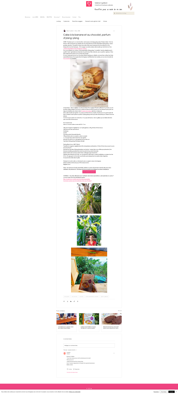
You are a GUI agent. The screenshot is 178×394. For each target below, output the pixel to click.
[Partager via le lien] (74, 301)
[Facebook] (87, 388)
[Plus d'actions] (114, 31)
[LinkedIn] (91, 388)
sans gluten (66, 296)
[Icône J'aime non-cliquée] (67, 369)
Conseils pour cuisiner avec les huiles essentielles (65, 327)
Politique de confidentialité (74, 391)
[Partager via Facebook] (64, 301)
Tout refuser (163, 391)
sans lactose (74, 296)
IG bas (105, 21)
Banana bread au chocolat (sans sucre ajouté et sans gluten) (111, 327)
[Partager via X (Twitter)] (67, 301)
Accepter (171, 391)
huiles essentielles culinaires (92, 296)
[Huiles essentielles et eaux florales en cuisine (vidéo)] (89, 319)
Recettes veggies (77, 21)
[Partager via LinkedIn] (70, 301)
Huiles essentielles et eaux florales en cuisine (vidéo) (88, 327)
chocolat (81, 296)
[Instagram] (89, 388)
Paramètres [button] (156, 391)
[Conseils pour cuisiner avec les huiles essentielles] (66, 319)
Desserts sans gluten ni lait (92, 21)
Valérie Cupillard (101, 3)
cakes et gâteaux (104, 296)
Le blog (58, 21)
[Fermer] (176, 392)
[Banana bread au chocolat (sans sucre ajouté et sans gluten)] (112, 319)
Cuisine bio (66, 21)
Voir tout (120, 310)
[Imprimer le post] (77, 301)
